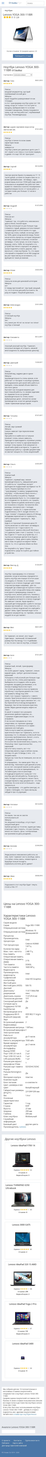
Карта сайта (18, 1443)
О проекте (6, 1440)
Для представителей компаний (14, 1445)
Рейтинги (5, 1443)
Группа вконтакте (32, 1440)
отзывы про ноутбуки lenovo (24, 1414)
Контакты (18, 1440)
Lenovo (22, 1127)
